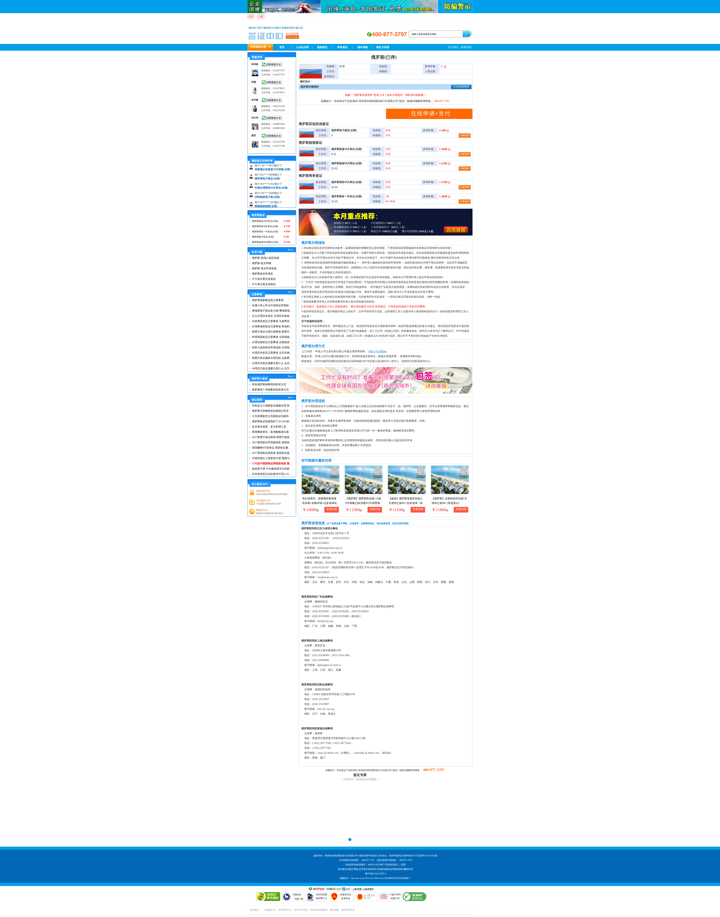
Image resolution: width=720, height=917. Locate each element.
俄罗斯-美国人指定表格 (265, 258)
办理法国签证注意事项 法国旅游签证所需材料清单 (272, 342)
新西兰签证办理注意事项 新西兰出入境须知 (272, 331)
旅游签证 (322, 47)
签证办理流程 (301, 910)
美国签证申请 (348, 910)
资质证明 (466, 47)
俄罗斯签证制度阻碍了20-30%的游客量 (272, 421)
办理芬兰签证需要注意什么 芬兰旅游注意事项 (272, 368)
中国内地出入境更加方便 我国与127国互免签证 (272, 458)
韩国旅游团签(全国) (266, 189)
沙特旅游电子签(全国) (267, 180)
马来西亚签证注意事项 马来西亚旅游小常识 (272, 321)
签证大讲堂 (382, 47)
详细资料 (464, 135)
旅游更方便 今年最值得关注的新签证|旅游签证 (272, 468)
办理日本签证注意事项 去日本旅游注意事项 (272, 352)
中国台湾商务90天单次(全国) (271, 171)
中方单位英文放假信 (264, 284)
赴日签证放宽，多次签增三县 (269, 426)
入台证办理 (302, 47)
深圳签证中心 (285, 910)
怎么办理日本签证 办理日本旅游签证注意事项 (272, 316)
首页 (282, 47)
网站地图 (334, 910)
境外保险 (362, 47)
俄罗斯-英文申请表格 (264, 268)
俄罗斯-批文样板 (261, 263)
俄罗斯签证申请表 (262, 273)
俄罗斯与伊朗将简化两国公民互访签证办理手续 (272, 411)
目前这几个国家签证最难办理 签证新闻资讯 (272, 405)
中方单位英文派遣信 (264, 279)
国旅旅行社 (270, 910)
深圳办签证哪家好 (319, 910)
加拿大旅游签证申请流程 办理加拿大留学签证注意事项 (272, 347)
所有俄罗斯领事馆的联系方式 (269, 384)
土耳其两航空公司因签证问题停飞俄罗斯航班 (272, 416)
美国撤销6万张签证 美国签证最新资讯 (272, 447)
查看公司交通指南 (377, 351)
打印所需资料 (461, 86)
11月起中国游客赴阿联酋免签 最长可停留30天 (272, 463)
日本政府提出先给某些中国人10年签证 (272, 474)
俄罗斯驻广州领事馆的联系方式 (270, 389)
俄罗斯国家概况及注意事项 (268, 300)
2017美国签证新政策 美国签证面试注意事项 (272, 453)
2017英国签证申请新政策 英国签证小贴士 (272, 442)
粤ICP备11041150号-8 (375, 873)
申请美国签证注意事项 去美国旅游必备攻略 (272, 337)
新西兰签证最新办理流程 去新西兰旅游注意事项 (272, 358)
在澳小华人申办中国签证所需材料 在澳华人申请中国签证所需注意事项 (272, 305)
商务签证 (342, 47)
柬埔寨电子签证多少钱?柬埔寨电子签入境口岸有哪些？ (272, 310)
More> (291, 249)
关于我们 (453, 47)
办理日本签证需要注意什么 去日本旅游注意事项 (272, 363)
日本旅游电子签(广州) (267, 198)
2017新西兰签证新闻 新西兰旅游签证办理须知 (272, 437)
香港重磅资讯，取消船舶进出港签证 (272, 432)
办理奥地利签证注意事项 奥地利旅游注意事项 (272, 326)
